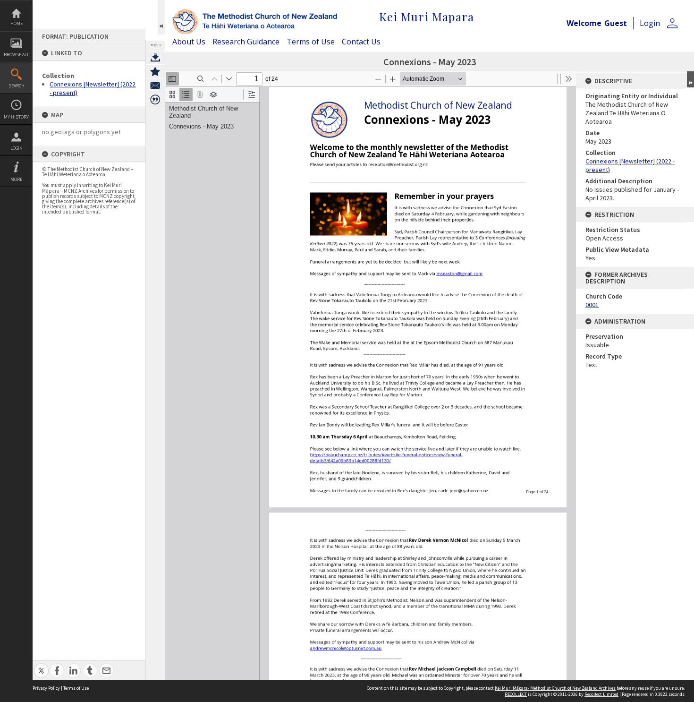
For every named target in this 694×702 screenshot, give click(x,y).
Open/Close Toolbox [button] (161, 17)
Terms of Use (311, 41)
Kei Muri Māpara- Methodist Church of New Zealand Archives (555, 688)
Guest (615, 23)
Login (16, 148)
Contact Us (361, 41)
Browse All (16, 54)
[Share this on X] (41, 665)
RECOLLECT (516, 694)
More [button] (16, 179)
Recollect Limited (601, 694)
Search (16, 86)
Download (155, 57)
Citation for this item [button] (155, 100)
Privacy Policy (46, 688)
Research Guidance (245, 41)
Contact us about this (155, 85)
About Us (188, 41)
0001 (592, 304)
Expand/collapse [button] (690, 79)
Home (16, 23)
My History (16, 117)
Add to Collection (155, 71)
